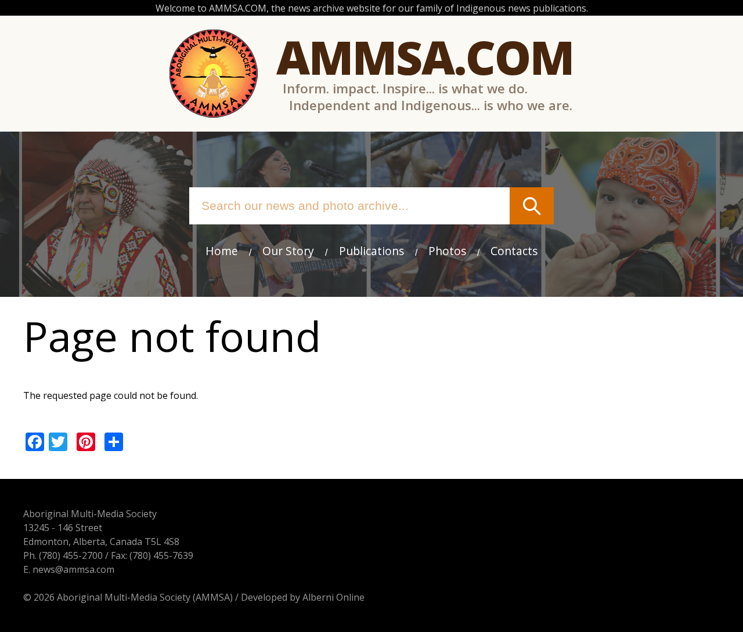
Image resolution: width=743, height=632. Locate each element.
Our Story (288, 251)
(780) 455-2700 (71, 555)
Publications (371, 251)
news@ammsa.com (73, 569)
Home (221, 251)
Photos (447, 251)
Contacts (514, 251)
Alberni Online (333, 597)
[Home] (213, 74)
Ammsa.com (425, 56)
